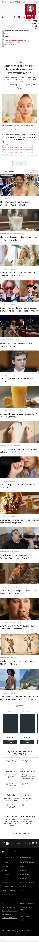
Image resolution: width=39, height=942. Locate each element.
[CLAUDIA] (19, 19)
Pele (3, 159)
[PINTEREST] (35, 843)
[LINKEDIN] (32, 843)
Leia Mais (19, 163)
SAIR (31, 18)
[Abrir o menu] (3, 17)
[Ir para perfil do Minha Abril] (19, 35)
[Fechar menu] (15, 30)
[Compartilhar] (6, 143)
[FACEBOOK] (25, 843)
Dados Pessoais (20, 42)
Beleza (19, 62)
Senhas (14, 44)
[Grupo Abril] (3, 2)
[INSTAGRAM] (28, 843)
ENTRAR (30, 16)
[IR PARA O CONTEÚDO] (21, 843)
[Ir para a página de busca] (36, 29)
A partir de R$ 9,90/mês (10, 742)
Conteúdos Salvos (22, 40)
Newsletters (17, 46)
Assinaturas (17, 39)
